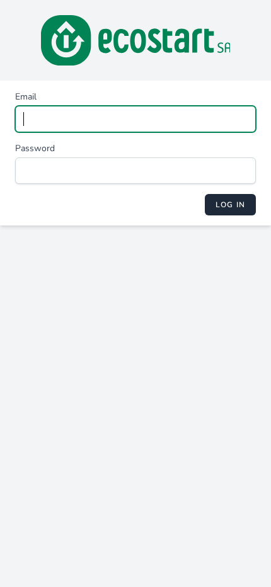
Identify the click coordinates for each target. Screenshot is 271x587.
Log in (230, 205)
